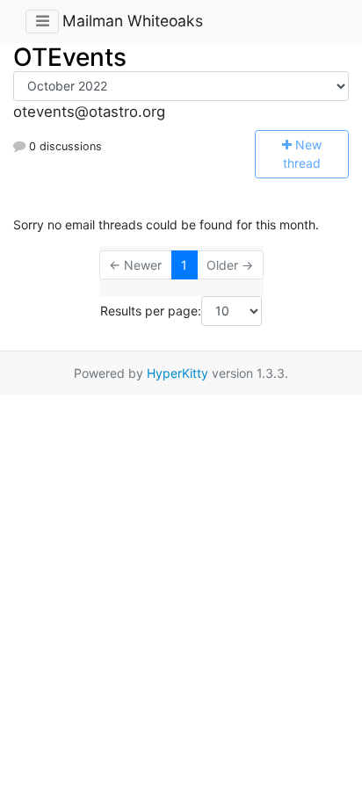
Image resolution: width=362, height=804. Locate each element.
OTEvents (70, 57)
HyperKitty (177, 373)
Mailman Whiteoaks (132, 20)
